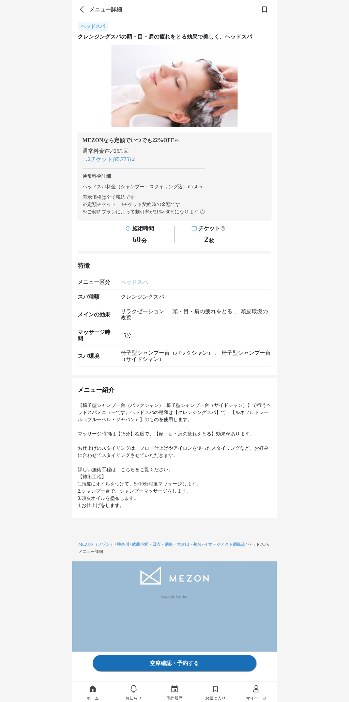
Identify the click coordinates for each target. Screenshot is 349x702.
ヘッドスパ (134, 282)
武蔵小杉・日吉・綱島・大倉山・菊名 (166, 544)
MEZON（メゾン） (96, 544)
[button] (223, 228)
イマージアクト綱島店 (224, 544)
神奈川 (123, 544)
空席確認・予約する (174, 663)
